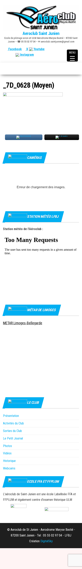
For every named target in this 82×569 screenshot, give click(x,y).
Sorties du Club (12, 431)
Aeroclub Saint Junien (41, 33)
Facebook (15, 49)
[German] (72, 49)
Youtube (39, 49)
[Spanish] (67, 49)
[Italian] (77, 49)
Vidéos (7, 453)
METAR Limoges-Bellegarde (22, 323)
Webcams (9, 468)
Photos (7, 446)
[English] (62, 49)
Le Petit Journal (13, 438)
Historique (9, 461)
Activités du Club (13, 423)
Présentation (11, 416)
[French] (58, 49)
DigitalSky (46, 541)
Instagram (26, 55)
